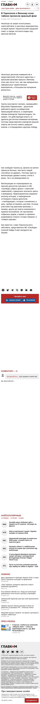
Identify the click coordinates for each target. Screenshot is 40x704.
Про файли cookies (6, 700)
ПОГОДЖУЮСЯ (32, 700)
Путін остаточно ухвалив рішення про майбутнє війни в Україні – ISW (23, 565)
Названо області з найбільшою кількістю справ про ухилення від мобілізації (23, 548)
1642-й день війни (7, 8)
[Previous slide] (35, 8)
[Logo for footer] (9, 647)
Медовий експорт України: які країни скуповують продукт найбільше (20, 613)
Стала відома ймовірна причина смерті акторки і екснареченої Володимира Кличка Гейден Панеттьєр (22, 557)
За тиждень (5, 518)
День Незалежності (23, 8)
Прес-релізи (8, 621)
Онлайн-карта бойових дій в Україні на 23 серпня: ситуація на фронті (22, 524)
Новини (5, 574)
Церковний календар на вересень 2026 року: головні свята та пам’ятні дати (23, 540)
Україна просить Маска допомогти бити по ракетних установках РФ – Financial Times (17, 607)
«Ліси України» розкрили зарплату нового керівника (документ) (17, 585)
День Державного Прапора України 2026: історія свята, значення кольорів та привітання (20, 578)
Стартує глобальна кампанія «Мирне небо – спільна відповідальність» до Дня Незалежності (25, 628)
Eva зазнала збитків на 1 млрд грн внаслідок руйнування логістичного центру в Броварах (18, 592)
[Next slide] (38, 8)
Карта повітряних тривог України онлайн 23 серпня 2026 (22, 532)
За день (21, 518)
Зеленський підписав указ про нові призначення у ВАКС (20, 599)
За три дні (14, 518)
